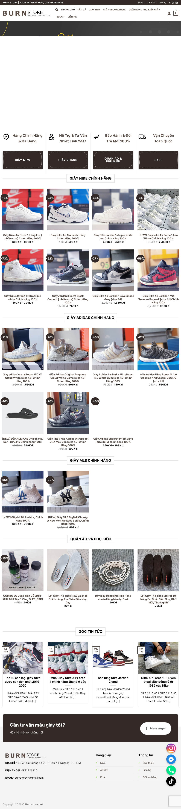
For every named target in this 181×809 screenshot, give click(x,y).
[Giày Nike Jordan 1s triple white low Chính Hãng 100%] (113, 209)
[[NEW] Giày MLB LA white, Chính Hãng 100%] (22, 492)
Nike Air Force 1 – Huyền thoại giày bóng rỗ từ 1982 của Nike (158, 681)
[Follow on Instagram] (173, 2)
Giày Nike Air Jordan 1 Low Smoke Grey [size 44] (113, 297)
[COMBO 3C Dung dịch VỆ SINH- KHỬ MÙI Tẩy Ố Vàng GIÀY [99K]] (22, 570)
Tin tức (151, 2)
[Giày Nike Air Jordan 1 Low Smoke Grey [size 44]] (113, 270)
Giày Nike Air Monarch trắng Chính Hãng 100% (68, 237)
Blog (60, 16)
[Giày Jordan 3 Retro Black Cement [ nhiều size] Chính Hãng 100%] (68, 270)
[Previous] (8, 74)
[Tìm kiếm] (56, 9)
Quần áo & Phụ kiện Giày (144, 9)
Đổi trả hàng (150, 777)
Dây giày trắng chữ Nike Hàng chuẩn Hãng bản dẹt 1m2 (113, 597)
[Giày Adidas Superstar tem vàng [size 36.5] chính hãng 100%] (113, 413)
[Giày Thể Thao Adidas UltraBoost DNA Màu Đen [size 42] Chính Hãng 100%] (68, 413)
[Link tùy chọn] (171, 748)
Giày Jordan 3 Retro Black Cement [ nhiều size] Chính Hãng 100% (67, 299)
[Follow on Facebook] (170, 2)
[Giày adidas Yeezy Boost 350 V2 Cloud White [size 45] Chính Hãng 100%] (22, 349)
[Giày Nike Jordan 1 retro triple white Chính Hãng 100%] (22, 270)
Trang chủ (68, 9)
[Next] (173, 74)
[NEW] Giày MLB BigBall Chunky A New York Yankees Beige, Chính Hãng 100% (68, 520)
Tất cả (81, 9)
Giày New (95, 9)
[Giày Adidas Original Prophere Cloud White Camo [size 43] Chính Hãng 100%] (68, 349)
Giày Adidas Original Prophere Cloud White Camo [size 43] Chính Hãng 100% (67, 377)
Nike (103, 762)
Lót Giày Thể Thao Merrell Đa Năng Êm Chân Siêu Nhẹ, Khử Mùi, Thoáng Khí (158, 599)
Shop (140, 2)
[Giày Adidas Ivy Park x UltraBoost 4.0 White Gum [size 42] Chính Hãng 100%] (113, 349)
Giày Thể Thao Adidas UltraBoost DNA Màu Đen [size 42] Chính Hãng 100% (68, 442)
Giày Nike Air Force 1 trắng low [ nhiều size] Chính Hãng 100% (22, 237)
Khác (103, 777)
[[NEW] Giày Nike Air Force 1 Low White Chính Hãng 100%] (158, 209)
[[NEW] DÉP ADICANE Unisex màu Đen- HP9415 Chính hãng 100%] (22, 413)
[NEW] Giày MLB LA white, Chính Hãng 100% (22, 519)
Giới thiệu (148, 762)
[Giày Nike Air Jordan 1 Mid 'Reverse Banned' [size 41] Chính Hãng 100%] (158, 270)
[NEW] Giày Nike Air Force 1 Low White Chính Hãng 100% (158, 237)
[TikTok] (171, 781)
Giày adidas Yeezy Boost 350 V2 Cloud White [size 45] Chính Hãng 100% (22, 377)
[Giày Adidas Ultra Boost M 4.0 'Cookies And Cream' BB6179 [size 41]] (158, 349)
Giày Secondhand (114, 9)
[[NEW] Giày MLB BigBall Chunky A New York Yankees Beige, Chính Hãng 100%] (68, 492)
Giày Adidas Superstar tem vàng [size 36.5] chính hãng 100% (113, 440)
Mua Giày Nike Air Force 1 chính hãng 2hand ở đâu (68, 680)
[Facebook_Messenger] (171, 759)
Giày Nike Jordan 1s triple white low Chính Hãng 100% (113, 237)
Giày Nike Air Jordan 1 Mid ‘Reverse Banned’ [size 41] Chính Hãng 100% (158, 299)
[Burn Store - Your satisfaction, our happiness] (26, 13)
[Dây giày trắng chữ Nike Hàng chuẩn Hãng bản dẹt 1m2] (113, 570)
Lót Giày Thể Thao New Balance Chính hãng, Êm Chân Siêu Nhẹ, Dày (67, 599)
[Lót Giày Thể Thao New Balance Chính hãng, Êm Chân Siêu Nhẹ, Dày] (68, 570)
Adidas (104, 769)
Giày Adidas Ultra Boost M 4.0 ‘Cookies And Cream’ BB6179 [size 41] (158, 377)
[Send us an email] (177, 2)
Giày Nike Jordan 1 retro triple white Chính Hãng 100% (22, 297)
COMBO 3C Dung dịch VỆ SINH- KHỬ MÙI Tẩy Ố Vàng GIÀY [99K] (22, 597)
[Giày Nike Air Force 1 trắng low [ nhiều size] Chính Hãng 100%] (22, 209)
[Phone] (171, 770)
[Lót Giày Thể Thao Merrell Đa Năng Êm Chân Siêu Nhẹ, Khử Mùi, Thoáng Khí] (158, 570)
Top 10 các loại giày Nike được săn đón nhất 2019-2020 (23, 681)
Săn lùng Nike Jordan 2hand (113, 680)
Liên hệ (162, 2)
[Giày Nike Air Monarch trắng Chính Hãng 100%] (68, 209)
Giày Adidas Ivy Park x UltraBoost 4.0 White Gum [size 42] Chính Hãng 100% (113, 377)
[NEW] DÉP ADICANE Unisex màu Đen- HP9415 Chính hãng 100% (22, 440)
